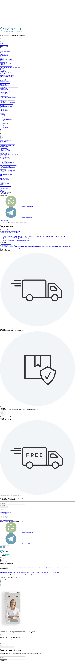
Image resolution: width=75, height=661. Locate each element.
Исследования (3, 109)
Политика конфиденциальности (17, 579)
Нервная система (4, 92)
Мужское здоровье (4, 89)
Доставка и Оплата (65, 567)
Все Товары (3, 71)
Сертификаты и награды (27, 567)
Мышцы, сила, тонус (5, 90)
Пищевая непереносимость (7, 94)
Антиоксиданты (4, 55)
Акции (1, 50)
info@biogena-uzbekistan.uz (6, 520)
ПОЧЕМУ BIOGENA (8, 119)
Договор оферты (4, 579)
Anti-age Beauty (4, 73)
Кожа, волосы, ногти (5, 83)
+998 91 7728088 (4, 45)
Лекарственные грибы (5, 63)
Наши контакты (4, 220)
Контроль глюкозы (4, 85)
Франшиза (5, 127)
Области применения (5, 72)
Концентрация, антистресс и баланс (9, 87)
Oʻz (2, 43)
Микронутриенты (4, 111)
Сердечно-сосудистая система (7, 100)
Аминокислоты (4, 54)
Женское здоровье (4, 79)
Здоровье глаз (3, 80)
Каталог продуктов (5, 51)
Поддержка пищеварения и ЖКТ (8, 97)
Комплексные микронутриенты (8, 60)
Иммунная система (5, 81)
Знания (2, 105)
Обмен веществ (4, 93)
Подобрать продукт (5, 98)
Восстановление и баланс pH (7, 76)
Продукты (2, 114)
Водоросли (2, 58)
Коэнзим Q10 (3, 62)
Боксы (1, 56)
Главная (5, 222)
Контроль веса (3, 84)
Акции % (58, 567)
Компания (2, 117)
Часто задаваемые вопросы (48, 567)
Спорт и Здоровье (4, 115)
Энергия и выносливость (6, 104)
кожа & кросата (4, 110)
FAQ (4, 120)
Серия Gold (3, 101)
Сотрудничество (4, 188)
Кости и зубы (3, 88)
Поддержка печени (5, 96)
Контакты (20, 561)
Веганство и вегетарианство (7, 75)
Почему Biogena (37, 567)
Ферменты (2, 68)
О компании (3, 561)
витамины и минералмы (6, 106)
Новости (2, 113)
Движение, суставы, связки (7, 77)
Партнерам (5, 125)
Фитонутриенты (4, 70)
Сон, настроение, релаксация (7, 102)
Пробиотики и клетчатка (6, 66)
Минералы (2, 64)
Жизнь (1, 108)
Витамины (2, 52)
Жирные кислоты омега (6, 59)
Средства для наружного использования (10, 67)
